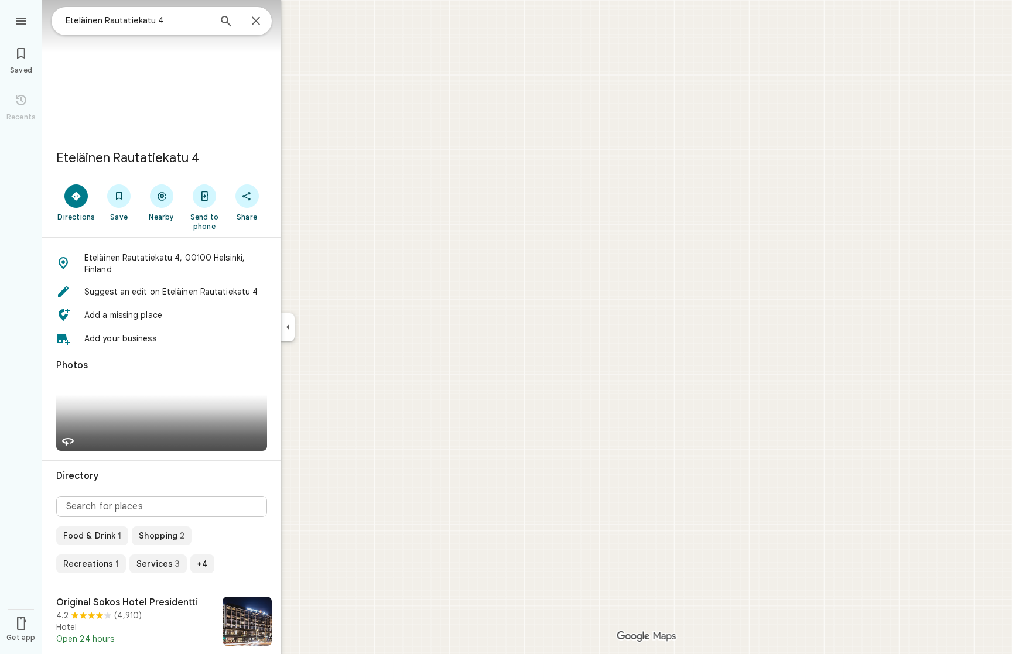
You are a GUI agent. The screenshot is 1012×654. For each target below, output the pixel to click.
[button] (161, 263)
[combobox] (138, 20)
